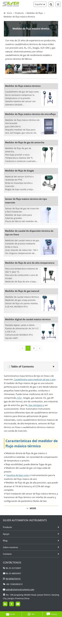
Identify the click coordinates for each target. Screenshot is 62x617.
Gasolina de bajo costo (17, 475)
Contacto (7, 553)
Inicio (9, 13)
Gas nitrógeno (35, 405)
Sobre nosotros (10, 547)
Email (12, 614)
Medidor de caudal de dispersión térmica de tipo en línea (29, 232)
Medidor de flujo (35, 13)
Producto (19, 13)
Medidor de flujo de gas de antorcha (24, 142)
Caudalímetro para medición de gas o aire (35, 379)
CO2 (19, 397)
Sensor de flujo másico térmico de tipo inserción (26, 200)
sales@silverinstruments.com (20, 589)
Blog (5, 540)
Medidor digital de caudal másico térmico (28, 319)
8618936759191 (13, 578)
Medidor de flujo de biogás (19, 170)
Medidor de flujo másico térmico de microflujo (30, 114)
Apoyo (6, 533)
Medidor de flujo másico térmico (19, 16)
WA (33, 614)
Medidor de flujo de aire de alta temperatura (29, 262)
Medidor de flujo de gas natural (22, 291)
